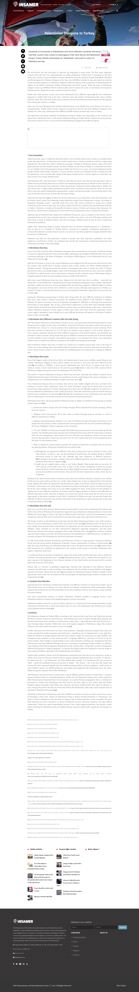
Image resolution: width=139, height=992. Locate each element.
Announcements (45, 5)
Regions (30, 10)
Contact (68, 5)
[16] (83, 523)
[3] (58, 243)
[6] (47, 315)
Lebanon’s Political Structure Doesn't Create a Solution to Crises (68, 883)
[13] (37, 459)
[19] (99, 545)
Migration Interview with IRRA (43, 897)
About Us (61, 5)
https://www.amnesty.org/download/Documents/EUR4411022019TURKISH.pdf (77, 788)
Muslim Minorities (82, 10)
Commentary (18, 10)
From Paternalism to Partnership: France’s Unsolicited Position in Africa (37, 866)
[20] (62, 557)
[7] (94, 340)
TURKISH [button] (98, 5)
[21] (42, 577)
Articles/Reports (44, 10)
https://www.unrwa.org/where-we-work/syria (39, 757)
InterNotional (98, 10)
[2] (94, 94)
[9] (78, 368)
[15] (50, 501)
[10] (80, 379)
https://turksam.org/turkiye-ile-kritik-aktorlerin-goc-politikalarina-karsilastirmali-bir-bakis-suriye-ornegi (57, 804)
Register (123, 927)
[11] (60, 394)
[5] (36, 293)
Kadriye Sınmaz (102, 68)
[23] (70, 626)
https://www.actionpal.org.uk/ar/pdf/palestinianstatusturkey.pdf (42, 776)
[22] (52, 608)
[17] (91, 531)
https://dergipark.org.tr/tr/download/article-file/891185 (40, 753)
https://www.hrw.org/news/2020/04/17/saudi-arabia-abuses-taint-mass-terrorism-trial (91, 808)
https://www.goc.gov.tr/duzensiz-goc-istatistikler (87, 833)
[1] (100, 77)
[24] (55, 690)
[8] (33, 365)
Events (55, 5)
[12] (44, 403)
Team (75, 941)
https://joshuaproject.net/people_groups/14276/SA (40, 796)
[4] (46, 259)
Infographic (58, 10)
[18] (110, 543)
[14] (64, 461)
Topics (69, 10)
